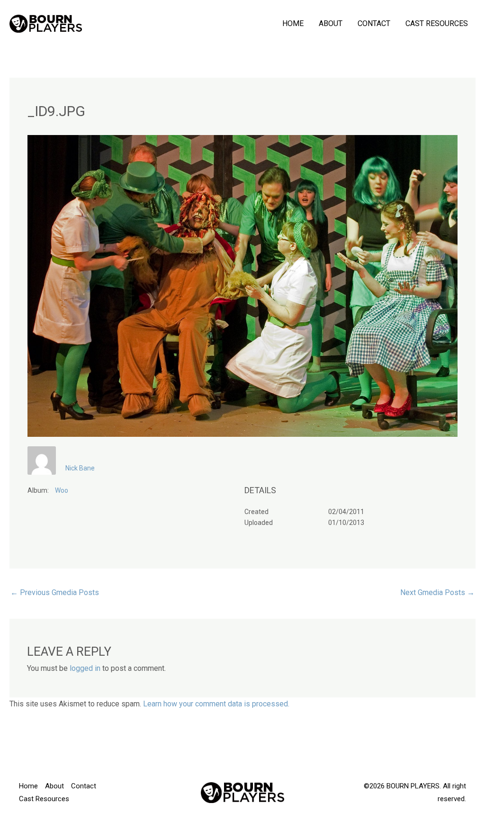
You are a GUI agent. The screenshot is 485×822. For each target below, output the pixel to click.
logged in (85, 668)
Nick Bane (80, 468)
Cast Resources (436, 23)
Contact (374, 23)
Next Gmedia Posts (437, 592)
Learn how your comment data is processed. (216, 703)
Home (293, 23)
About (330, 23)
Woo (61, 490)
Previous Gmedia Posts (54, 592)
